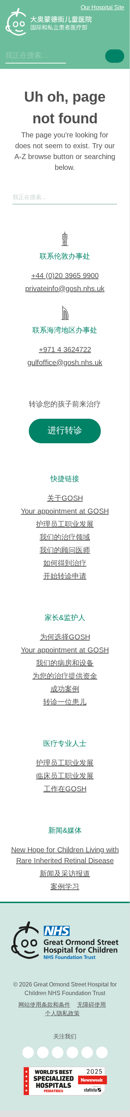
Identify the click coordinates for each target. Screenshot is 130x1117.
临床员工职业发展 (65, 776)
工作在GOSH (65, 789)
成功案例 (64, 689)
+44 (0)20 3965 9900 (65, 276)
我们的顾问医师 (65, 550)
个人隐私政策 (62, 1014)
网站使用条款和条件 (44, 1005)
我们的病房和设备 (65, 663)
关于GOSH (65, 498)
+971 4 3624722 (65, 350)
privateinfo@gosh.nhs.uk (64, 289)
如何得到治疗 (64, 563)
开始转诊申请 (64, 576)
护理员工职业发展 (65, 524)
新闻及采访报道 (65, 874)
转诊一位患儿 (64, 702)
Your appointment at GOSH (65, 511)
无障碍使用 (91, 1005)
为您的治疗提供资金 (64, 676)
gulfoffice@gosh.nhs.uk (64, 363)
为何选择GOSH (65, 637)
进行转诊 (65, 430)
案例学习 (64, 887)
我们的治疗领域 (65, 537)
